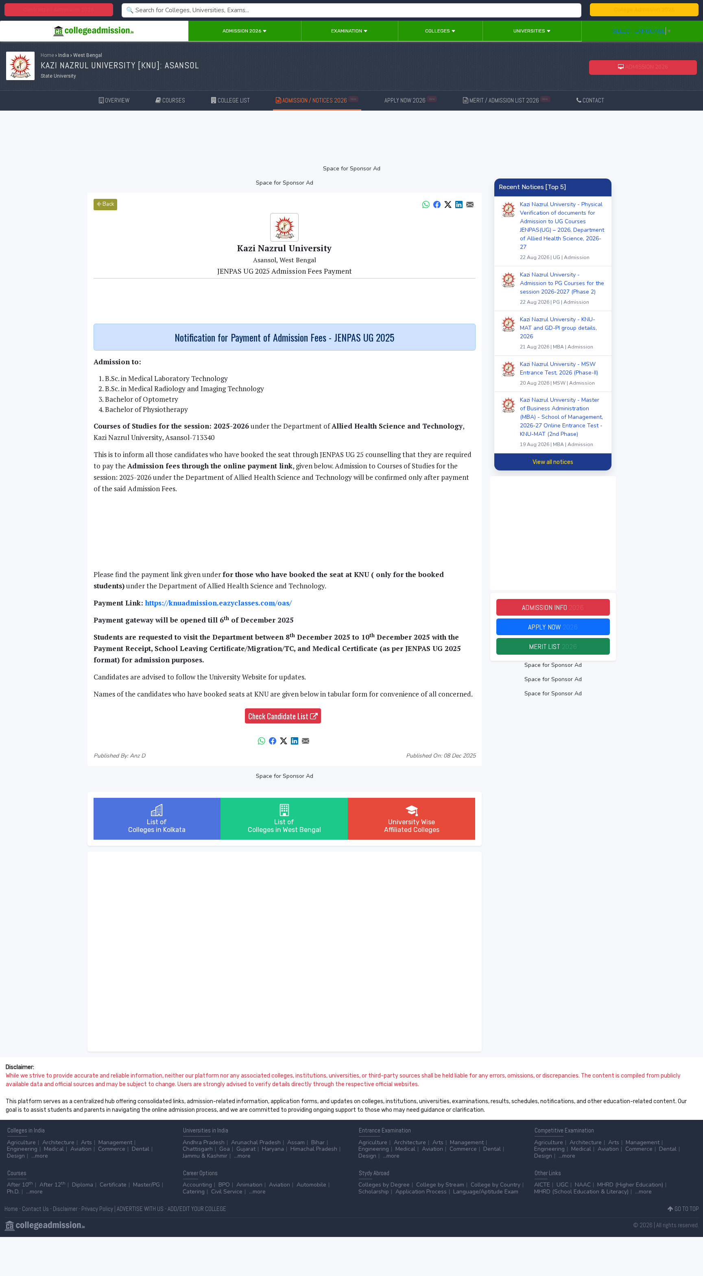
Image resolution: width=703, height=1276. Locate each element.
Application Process (421, 1191)
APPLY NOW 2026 (409, 100)
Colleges (438, 31)
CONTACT (592, 100)
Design (16, 1156)
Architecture (58, 1142)
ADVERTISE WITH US (140, 1209)
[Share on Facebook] (437, 204)
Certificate (113, 1185)
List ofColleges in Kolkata (157, 826)
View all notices (553, 462)
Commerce (111, 1149)
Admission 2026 (242, 31)
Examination (347, 31)
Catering (194, 1191)
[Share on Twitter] (448, 204)
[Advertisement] (351, 137)
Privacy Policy (97, 1209)
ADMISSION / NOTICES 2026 (318, 100)
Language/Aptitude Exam (485, 1191)
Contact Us (35, 1209)
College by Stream (440, 1185)
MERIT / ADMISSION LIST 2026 (508, 100)
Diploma (82, 1185)
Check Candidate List (279, 715)
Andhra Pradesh (204, 1142)
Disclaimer (65, 1209)
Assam (296, 1142)
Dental (140, 1149)
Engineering (22, 1149)
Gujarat (245, 1149)
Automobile (311, 1185)
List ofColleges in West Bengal (284, 826)
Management (115, 1142)
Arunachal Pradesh (256, 1142)
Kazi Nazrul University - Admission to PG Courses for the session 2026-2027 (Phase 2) (562, 288)
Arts (86, 1142)
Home (47, 55)
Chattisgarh (198, 1149)
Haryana (273, 1149)
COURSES (173, 100)
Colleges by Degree (384, 1185)
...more (39, 1156)
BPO (224, 1185)
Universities (529, 31)
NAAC (583, 1185)
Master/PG (146, 1185)
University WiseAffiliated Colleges (411, 826)
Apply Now (553, 626)
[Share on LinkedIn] (459, 204)
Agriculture (21, 1142)
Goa (224, 1149)
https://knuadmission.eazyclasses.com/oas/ (218, 603)
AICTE (542, 1185)
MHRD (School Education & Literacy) (581, 1191)
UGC (562, 1185)
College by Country (495, 1185)
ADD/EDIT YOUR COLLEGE (197, 1209)
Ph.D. (13, 1191)
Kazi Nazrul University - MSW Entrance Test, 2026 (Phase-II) (559, 373)
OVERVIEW (116, 100)
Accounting (197, 1185)
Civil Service (226, 1191)
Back (107, 204)
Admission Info (553, 607)
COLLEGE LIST (233, 100)
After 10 (20, 1185)
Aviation (81, 1149)
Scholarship (373, 1191)
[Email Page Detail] (470, 204)
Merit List (553, 646)
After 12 (52, 1185)
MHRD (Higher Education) (630, 1185)
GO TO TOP (686, 1209)
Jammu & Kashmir (205, 1156)
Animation (249, 1185)
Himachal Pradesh (313, 1149)
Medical (54, 1149)
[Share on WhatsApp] (426, 204)
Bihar (318, 1142)
